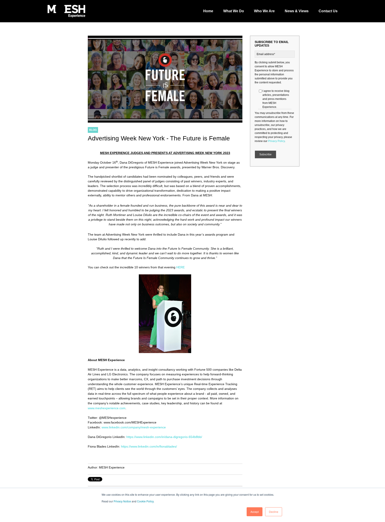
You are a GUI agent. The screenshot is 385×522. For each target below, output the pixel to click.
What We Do (233, 11)
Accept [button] (254, 512)
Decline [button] (273, 512)
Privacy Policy (276, 141)
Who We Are (264, 11)
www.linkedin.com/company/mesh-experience (134, 427)
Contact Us (328, 11)
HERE (180, 267)
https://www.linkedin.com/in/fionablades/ (149, 446)
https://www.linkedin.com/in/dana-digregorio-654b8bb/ (164, 437)
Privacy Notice (122, 501)
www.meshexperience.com (106, 408)
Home (208, 11)
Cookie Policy (145, 501)
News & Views (297, 11)
